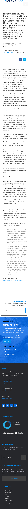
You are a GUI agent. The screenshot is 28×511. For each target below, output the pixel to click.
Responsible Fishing (9, 354)
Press (6, 489)
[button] (20, 59)
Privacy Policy (8, 500)
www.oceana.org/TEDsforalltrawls (12, 280)
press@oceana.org (6, 400)
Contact (7, 505)
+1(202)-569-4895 (7, 390)
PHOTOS (5, 110)
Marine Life (8, 492)
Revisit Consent (9, 502)
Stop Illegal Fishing (9, 349)
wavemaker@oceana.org (8, 392)
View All (5, 356)
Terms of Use (8, 504)
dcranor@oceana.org (8, 52)
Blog (6, 494)
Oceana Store (8, 490)
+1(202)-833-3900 (7, 382)
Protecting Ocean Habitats (11, 352)
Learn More (7, 341)
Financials (7, 498)
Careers (7, 496)
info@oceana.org (6, 383)
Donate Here (14, 478)
